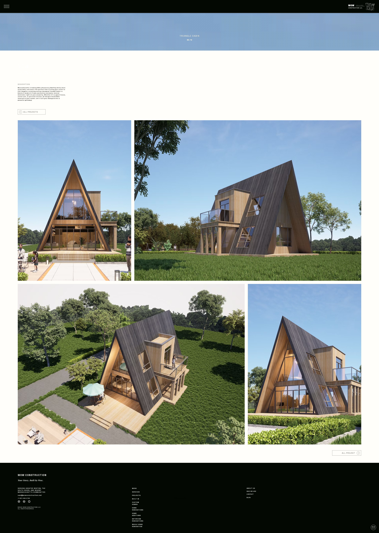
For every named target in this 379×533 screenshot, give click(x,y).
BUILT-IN (135, 499)
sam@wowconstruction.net (30, 495)
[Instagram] (19, 501)
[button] (6, 6)
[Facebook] (24, 501)
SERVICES (136, 492)
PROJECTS (136, 495)
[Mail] (373, 527)
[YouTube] (29, 501)
